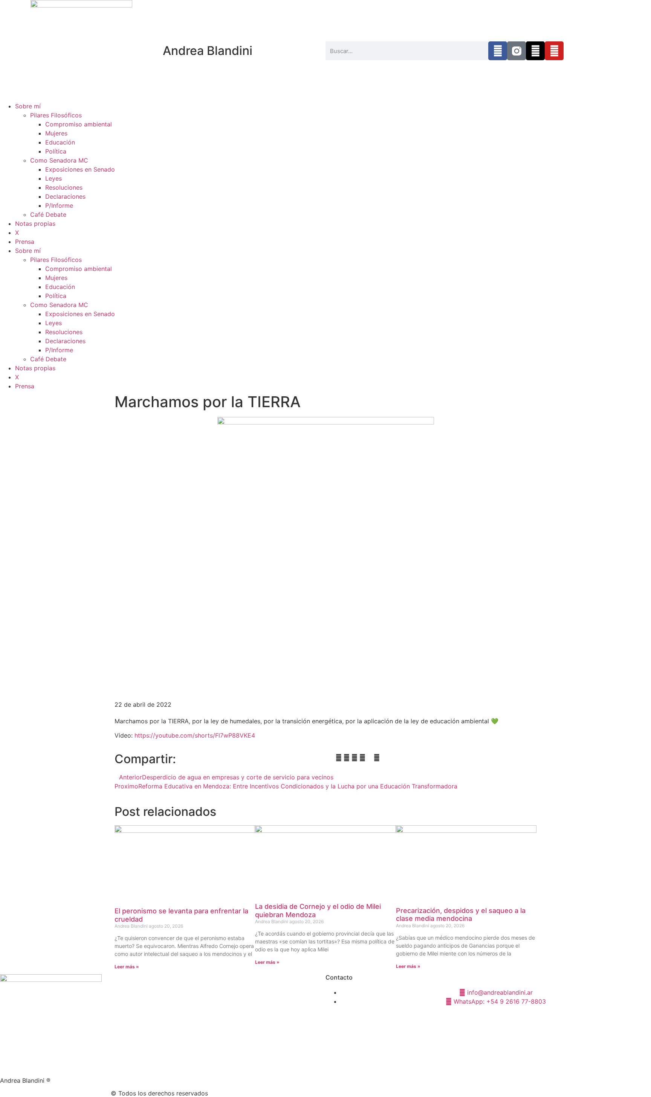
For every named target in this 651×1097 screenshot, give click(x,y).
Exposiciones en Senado (80, 169)
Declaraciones (65, 196)
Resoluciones (64, 187)
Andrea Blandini (207, 50)
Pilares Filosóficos (56, 115)
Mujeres (56, 133)
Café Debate (48, 214)
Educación (60, 142)
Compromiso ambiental (78, 124)
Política (55, 151)
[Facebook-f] (497, 50)
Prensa (24, 241)
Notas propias (35, 223)
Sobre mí (28, 106)
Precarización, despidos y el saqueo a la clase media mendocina (461, 915)
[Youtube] (554, 50)
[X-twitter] (535, 50)
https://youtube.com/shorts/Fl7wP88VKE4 (194, 735)
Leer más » (127, 966)
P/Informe (59, 205)
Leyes (53, 178)
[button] (331, 757)
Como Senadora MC (59, 160)
